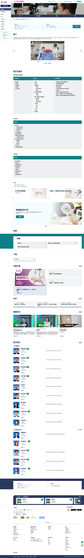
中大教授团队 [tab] (19, 496)
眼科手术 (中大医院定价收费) (54, 243)
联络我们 (79, 1)
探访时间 (51, 1)
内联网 (18, 556)
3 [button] (48, 226)
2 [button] (47, 226)
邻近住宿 (24, 514)
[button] (80, 496)
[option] (20, 16)
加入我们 (14, 556)
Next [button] (79, 500)
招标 (20, 556)
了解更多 (20, 216)
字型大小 (61, 1)
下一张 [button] (81, 51)
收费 (56, 16)
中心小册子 (16, 259)
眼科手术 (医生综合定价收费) (23, 246)
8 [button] (46, 61)
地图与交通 (17, 514)
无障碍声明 (34, 556)
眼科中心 (19, 243)
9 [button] (47, 61)
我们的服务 (38, 16)
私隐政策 (23, 556)
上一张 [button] (14, 51)
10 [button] (48, 61)
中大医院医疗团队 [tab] (25, 496)
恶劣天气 (55, 1)
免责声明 (27, 556)
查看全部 (80, 298)
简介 (20, 16)
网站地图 (30, 556)
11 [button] (49, 61)
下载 (75, 16)
